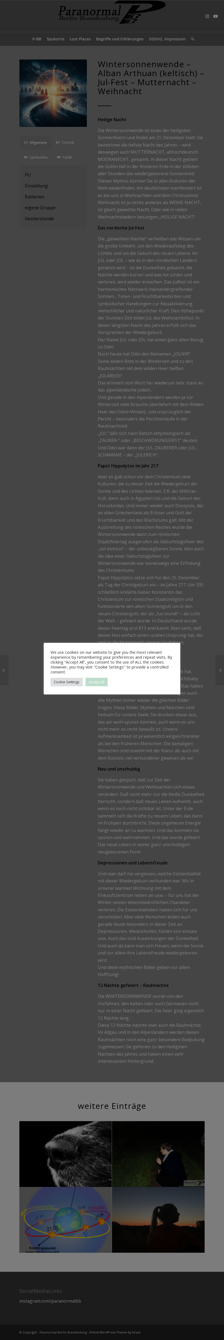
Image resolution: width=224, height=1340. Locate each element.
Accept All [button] (96, 681)
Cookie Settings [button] (66, 681)
